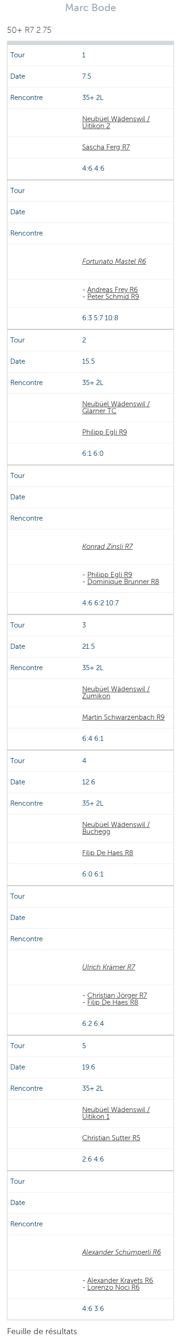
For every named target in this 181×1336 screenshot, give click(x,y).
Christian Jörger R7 (117, 995)
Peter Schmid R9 (113, 296)
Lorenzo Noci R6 (113, 1287)
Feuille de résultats (42, 1331)
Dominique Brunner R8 (123, 581)
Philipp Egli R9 (104, 432)
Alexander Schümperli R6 (121, 1252)
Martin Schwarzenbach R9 (123, 717)
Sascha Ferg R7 (106, 147)
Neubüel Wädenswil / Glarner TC (116, 407)
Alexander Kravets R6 (120, 1280)
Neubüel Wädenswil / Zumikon (116, 692)
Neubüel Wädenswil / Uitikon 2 (116, 122)
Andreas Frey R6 (112, 289)
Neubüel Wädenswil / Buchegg (116, 828)
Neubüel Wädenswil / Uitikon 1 (116, 1113)
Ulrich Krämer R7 (108, 967)
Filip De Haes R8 (107, 853)
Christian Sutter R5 (111, 1138)
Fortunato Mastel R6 (114, 261)
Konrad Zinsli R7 (107, 546)
